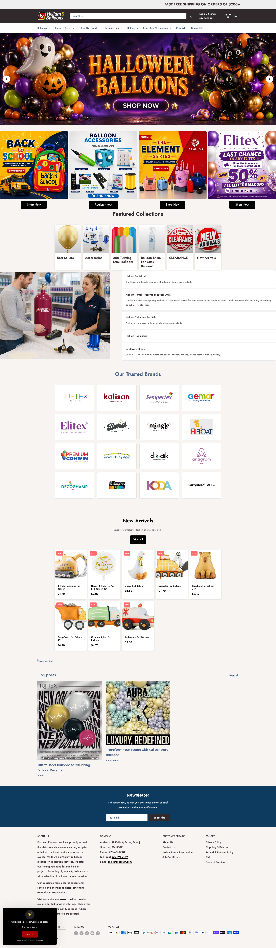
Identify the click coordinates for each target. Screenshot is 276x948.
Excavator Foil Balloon (169, 585)
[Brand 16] (201, 485)
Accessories (112, 28)
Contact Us (197, 28)
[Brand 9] (74, 456)
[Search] (190, 16)
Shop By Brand (88, 28)
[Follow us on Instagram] (87, 933)
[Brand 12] (201, 456)
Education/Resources (155, 28)
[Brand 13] (74, 485)
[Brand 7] (159, 427)
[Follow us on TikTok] (98, 933)
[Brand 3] (159, 398)
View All (138, 539)
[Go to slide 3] (141, 121)
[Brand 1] (74, 398)
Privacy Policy (213, 842)
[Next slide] (269, 79)
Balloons (42, 28)
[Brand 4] (201, 398)
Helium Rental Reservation (177, 852)
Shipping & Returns (217, 847)
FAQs (209, 857)
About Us (167, 842)
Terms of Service (215, 862)
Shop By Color (63, 28)
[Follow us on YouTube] (92, 933)
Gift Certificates (171, 857)
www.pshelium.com (71, 899)
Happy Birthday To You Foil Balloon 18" (102, 587)
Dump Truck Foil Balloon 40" (69, 638)
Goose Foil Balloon (134, 585)
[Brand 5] (74, 427)
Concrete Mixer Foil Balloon (101, 638)
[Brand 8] (201, 427)
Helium (131, 28)
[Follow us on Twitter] (81, 933)
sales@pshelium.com (120, 862)
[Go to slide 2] (138, 121)
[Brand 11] (159, 456)
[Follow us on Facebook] (76, 933)
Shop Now (34, 204)
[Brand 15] (159, 485)
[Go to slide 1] (135, 121)
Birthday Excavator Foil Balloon (68, 587)
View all (234, 675)
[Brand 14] (117, 485)
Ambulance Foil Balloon (137, 637)
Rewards (181, 28)
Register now (103, 204)
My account (206, 18)
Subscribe (159, 818)
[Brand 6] (117, 427)
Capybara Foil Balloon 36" (203, 587)
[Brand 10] (117, 456)
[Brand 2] (117, 398)
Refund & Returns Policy (219, 852)
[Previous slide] (6, 79)
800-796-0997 (120, 857)
